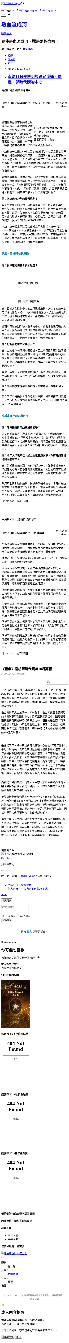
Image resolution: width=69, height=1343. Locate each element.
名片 (10, 63)
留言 (31, 876)
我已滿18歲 (8, 1337)
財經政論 (27, 49)
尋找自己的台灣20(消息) (34, 888)
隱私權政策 (57, 1295)
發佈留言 (7, 920)
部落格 (11, 59)
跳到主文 (6, 33)
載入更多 (7, 900)
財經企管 (26, 885)
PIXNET (15, 1295)
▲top (4, 894)
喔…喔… (6, 858)
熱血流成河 (14, 24)
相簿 (10, 55)
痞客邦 (24, 876)
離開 (18, 1337)
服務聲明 (34, 1299)
